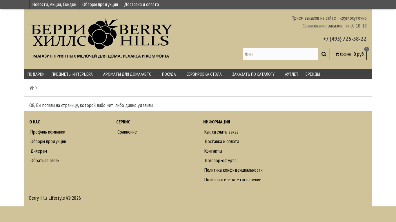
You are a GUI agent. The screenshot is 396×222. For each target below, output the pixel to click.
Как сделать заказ (221, 131)
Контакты (212, 150)
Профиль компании (47, 131)
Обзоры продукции (100, 4)
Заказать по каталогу (253, 74)
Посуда (169, 74)
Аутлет (292, 74)
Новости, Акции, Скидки (54, 4)
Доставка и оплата (141, 4)
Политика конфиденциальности (233, 169)
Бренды (313, 74)
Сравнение (126, 131)
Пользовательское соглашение (232, 179)
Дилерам (38, 150)
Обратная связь (44, 160)
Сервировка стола (204, 74)
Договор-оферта (220, 160)
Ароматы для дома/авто (127, 74)
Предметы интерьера (73, 74)
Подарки (36, 74)
